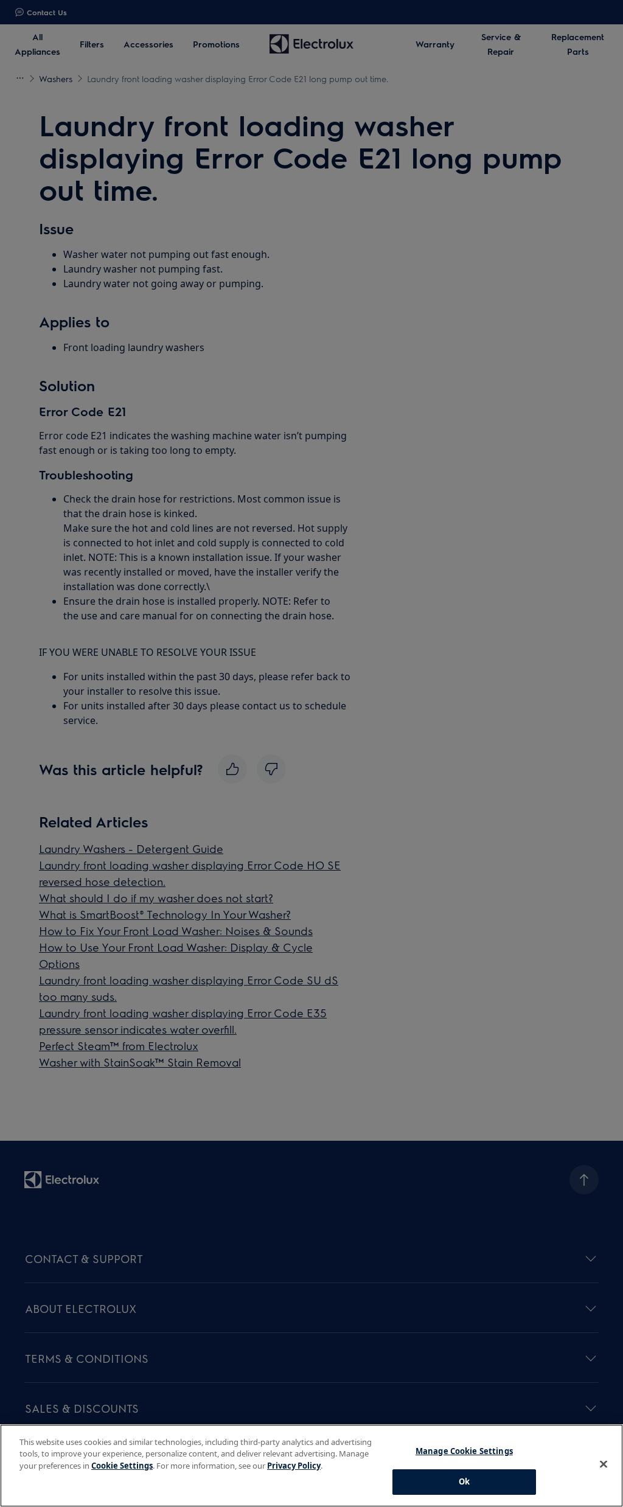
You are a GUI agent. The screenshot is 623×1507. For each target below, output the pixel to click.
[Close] (603, 1463)
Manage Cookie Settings (464, 1451)
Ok (464, 1481)
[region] (311, 1465)
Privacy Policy (294, 1465)
